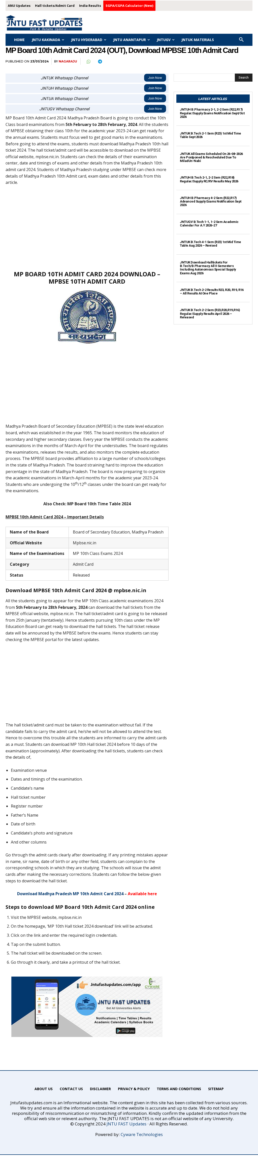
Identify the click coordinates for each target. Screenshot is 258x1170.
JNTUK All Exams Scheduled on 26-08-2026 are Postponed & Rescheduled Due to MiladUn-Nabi (211, 157)
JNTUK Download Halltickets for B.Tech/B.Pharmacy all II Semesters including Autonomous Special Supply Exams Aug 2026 (208, 267)
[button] (241, 40)
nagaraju (68, 61)
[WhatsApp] (88, 61)
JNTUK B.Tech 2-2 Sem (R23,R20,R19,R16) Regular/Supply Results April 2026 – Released (210, 313)
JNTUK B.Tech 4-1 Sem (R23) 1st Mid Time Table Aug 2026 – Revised (210, 243)
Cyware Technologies (142, 1134)
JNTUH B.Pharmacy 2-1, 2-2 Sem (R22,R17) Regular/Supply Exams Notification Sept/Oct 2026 (212, 113)
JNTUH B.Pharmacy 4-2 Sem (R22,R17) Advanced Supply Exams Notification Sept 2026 (210, 201)
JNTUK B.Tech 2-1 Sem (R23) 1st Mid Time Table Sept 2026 (210, 135)
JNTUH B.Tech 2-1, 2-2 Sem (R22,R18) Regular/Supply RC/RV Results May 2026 (209, 179)
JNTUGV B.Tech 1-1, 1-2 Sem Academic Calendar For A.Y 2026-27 (209, 223)
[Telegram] (100, 61)
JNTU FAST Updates (126, 1124)
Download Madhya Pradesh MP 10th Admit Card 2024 (70, 893)
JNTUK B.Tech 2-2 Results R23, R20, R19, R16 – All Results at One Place (212, 291)
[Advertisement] (87, 227)
